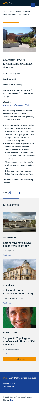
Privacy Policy (9, 383)
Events (11, 11)
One (11, 399)
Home (5, 11)
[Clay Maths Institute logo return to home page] (19, 3)
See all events (19, 359)
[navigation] (33, 5)
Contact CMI (8, 386)
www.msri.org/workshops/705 (16, 105)
